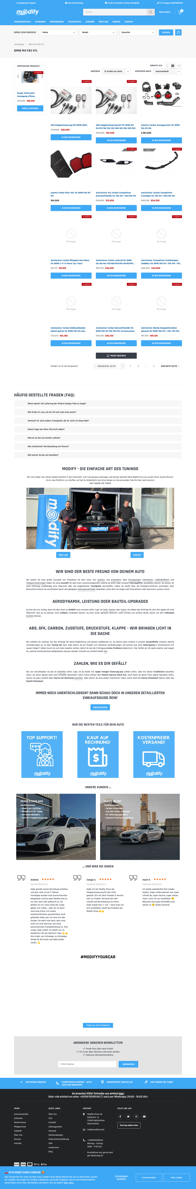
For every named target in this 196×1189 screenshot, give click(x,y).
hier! (121, 1093)
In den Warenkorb (30, 108)
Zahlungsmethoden (86, 589)
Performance (57, 21)
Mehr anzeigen (118, 355)
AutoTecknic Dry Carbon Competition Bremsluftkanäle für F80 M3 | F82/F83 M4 (116, 194)
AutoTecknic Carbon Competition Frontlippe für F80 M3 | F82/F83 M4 (158, 194)
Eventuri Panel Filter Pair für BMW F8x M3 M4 (70, 194)
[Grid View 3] (172, 65)
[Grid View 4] (178, 65)
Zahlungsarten (55, 1126)
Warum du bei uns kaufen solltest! (44, 437)
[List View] (167, 65)
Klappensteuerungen (36, 582)
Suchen (166, 32)
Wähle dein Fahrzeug (25, 32)
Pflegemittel (74, 21)
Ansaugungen (134, 579)
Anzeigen (95, 71)
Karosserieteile (22, 21)
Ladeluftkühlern (162, 579)
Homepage (19, 44)
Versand (52, 1130)
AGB (50, 1143)
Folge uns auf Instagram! (98, 1025)
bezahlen (62, 671)
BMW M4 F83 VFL (36, 44)
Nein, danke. (176, 1177)
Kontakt (129, 21)
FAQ (50, 1118)
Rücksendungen (55, 1135)
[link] (71, 100)
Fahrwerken (147, 579)
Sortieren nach (143, 71)
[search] (151, 12)
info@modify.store (95, 1129)
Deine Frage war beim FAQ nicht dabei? (46, 429)
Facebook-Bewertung (96, 884)
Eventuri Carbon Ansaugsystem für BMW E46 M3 (28, 95)
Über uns (103, 21)
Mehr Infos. (69, 1182)
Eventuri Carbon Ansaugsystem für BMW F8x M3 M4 (160, 127)
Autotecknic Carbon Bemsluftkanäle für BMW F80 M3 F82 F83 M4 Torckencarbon (115, 329)
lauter (123, 609)
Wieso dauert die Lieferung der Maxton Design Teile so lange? (57, 403)
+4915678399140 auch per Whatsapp (103, 1097)
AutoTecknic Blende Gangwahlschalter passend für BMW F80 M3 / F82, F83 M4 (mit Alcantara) (160, 329)
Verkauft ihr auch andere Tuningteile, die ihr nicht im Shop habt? (58, 420)
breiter (112, 609)
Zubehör (90, 21)
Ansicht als (156, 65)
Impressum (53, 1147)
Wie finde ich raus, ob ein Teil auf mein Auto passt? (52, 412)
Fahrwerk (40, 21)
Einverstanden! (149, 1177)
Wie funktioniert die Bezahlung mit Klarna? (48, 446)
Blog (50, 1151)
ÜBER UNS (63, 554)
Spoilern (101, 579)
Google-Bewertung (39, 884)
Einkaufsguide (100, 707)
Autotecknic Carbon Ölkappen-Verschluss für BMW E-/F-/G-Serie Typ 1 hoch (70, 262)
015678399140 (177, 3)
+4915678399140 (95, 1140)
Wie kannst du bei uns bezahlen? (43, 455)
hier (105, 651)
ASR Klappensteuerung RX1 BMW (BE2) (69, 125)
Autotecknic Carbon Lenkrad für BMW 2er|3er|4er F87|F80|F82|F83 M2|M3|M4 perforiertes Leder (114, 262)
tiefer (105, 609)
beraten (30, 616)
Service (116, 21)
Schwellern (116, 579)
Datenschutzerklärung (58, 1139)
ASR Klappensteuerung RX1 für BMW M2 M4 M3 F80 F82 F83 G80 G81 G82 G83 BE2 (116, 127)
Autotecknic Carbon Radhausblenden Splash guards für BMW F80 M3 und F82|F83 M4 (68, 329)
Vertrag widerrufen (129, 1125)
